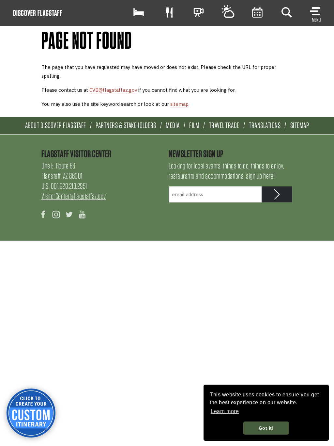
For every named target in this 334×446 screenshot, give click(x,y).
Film (194, 125)
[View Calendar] (257, 12)
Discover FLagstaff (37, 13)
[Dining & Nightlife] (169, 12)
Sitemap (299, 125)
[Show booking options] (139, 12)
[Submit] (277, 194)
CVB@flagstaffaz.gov (113, 90)
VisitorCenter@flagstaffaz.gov (73, 196)
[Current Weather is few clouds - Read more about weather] (228, 12)
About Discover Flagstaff (55, 125)
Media (173, 125)
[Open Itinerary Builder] (31, 413)
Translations (265, 125)
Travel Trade (224, 125)
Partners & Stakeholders (126, 125)
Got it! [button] (266, 428)
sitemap (179, 104)
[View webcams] (198, 12)
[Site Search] (286, 12)
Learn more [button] (225, 411)
